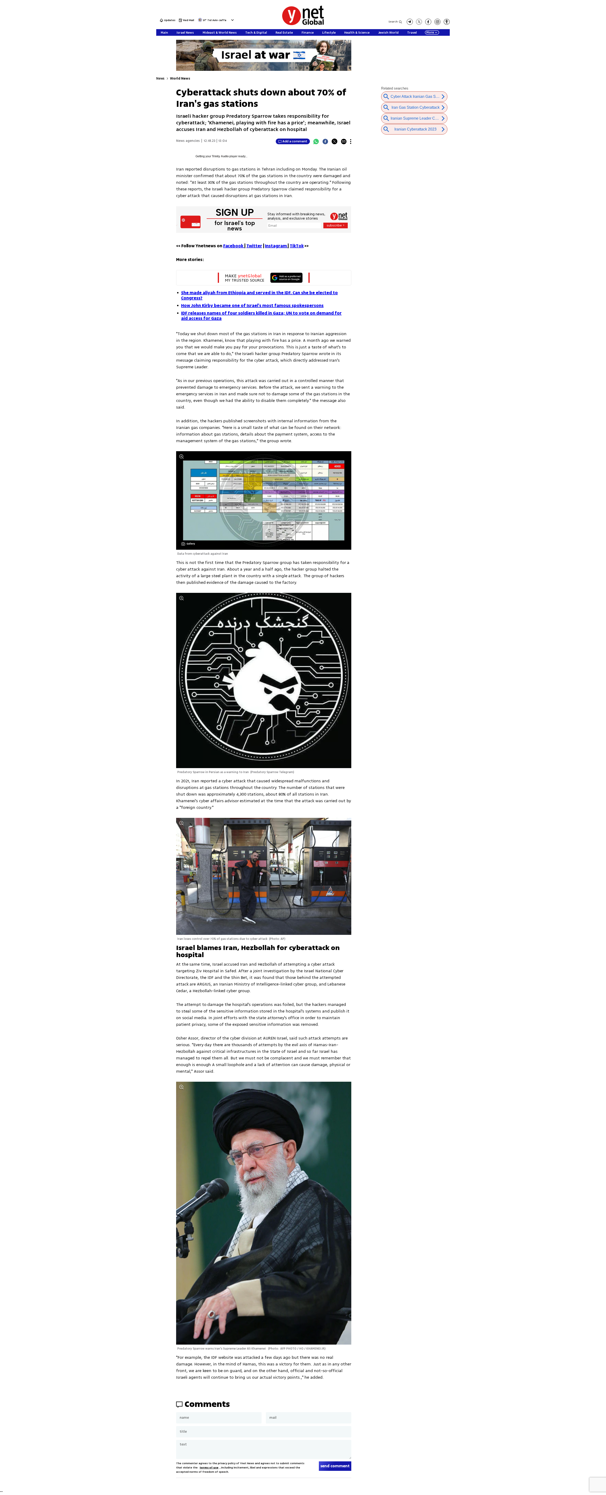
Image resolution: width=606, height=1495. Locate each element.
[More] (350, 141)
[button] (232, 20)
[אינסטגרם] (437, 22)
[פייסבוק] (428, 22)
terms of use (209, 1468)
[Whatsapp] (316, 141)
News (160, 78)
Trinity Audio (220, 156)
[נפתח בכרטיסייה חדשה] (410, 22)
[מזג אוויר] (200, 21)
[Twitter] (334, 141)
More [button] (430, 32)
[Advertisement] (570, 71)
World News (180, 78)
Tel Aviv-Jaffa (216, 20)
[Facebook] (325, 141)
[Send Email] (344, 141)
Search (393, 22)
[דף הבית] (303, 24)
